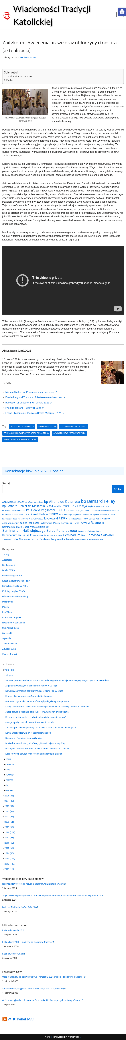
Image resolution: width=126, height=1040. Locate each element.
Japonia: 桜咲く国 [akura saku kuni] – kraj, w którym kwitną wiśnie (37, 712)
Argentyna (38, 502)
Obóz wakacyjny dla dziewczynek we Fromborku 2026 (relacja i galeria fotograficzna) (42, 977)
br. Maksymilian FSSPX (57, 506)
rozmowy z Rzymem (89, 523)
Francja (82, 506)
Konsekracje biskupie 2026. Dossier (34, 471)
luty (8, 785)
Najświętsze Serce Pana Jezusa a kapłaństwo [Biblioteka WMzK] (33, 884)
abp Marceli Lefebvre (14, 501)
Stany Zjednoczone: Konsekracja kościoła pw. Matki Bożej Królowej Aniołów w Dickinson (47, 706)
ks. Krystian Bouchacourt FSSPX (102, 515)
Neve (47, 1036)
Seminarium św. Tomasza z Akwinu (20, 440)
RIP (71, 523)
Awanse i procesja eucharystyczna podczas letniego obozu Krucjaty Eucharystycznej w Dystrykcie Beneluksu (57, 680)
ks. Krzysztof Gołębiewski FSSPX (15, 519)
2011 (9, 869)
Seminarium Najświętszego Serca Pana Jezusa (26, 433)
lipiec (8, 759)
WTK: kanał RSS (20, 1019)
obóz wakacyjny (10, 523)
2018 (9, 832)
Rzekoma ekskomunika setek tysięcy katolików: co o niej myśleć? (35, 717)
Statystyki (7, 633)
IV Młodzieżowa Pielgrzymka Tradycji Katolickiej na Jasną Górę (35, 743)
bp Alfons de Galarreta (22, 427)
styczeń (9, 790)
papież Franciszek (29, 523)
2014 (9, 853)
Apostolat (7, 560)
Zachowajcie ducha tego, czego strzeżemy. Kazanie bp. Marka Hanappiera (40, 727)
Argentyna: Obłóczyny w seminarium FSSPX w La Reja (31, 685)
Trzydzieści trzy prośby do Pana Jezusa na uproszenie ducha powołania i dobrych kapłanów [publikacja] (51, 895)
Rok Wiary (7, 612)
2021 (9, 816)
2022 (9, 811)
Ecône (73, 506)
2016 (9, 843)
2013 (9, 858)
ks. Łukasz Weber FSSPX (78, 519)
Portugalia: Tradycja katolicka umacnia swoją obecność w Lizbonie (37, 748)
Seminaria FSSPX (28, 57)
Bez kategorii (8, 565)
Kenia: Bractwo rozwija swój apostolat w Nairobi (28, 733)
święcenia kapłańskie (62, 539)
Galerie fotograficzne (12, 575)
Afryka (30, 502)
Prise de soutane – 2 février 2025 (23, 407)
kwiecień (10, 774)
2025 (9, 795)
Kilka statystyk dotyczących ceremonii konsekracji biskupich (33, 754)
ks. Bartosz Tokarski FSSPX (13, 510)
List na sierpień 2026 (12, 930)
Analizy (5, 554)
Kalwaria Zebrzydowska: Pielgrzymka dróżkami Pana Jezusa (34, 691)
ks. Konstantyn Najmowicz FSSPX (74, 514)
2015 (9, 848)
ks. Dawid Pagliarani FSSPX (74, 427)
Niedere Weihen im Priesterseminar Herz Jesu (29, 392)
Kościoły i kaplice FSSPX (13, 591)
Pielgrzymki (7, 601)
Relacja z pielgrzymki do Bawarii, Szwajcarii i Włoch (29, 722)
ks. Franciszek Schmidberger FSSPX (106, 510)
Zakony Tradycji (9, 654)
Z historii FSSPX (9, 643)
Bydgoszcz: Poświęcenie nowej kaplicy (23, 738)
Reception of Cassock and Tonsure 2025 (27, 402)
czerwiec (10, 764)
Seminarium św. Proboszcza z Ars (69, 433)
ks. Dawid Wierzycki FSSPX (79, 510)
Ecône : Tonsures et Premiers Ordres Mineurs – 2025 (33, 413)
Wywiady (6, 638)
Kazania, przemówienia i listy (16, 581)
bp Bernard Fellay (47, 427)
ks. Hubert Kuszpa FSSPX (13, 514)
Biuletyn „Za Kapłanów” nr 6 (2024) (19, 907)
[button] (122, 12)
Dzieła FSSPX (8, 570)
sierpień (9, 675)
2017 (9, 837)
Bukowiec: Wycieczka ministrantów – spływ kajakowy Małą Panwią (37, 701)
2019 (9, 827)
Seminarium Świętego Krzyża (89, 531)
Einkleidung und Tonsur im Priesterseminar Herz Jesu (34, 397)
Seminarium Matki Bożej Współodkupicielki (25, 526)
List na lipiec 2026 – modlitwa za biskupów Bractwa (27, 942)
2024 (9, 801)
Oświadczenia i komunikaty (15, 596)
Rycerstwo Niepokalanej (13, 622)
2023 (9, 806)
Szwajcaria (6, 539)
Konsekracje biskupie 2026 (15, 586)
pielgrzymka (46, 523)
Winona (35, 539)
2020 (9, 822)
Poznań (65, 523)
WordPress (73, 1036)
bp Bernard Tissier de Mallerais (23, 506)
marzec (9, 780)
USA (15, 539)
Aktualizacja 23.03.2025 (21, 76)
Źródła (9, 80)
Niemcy (106, 518)
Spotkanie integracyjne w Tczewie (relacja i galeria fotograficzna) (33, 988)
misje (98, 519)
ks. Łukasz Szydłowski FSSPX (48, 518)
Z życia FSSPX (9, 649)
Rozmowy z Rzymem (12, 617)
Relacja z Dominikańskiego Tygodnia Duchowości (28, 696)
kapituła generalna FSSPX (99, 506)
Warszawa (25, 539)
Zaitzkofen (44, 539)
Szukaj (6, 483)
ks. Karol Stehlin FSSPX (42, 514)
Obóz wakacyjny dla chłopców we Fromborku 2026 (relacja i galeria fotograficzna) (41, 1000)
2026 (9, 670)
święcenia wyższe (96, 539)
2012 (9, 864)
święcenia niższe (81, 539)
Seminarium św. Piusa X (17, 535)
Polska (56, 523)
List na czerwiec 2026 (12, 953)
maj (8, 769)
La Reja (92, 519)
